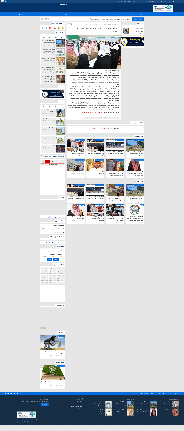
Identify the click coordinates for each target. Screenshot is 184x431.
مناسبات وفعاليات (102, 14)
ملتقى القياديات (52, 273)
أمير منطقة (61, 276)
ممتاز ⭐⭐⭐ (60, 255)
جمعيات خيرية (155, 14)
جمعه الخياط (139, 28)
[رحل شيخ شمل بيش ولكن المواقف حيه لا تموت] (175, 415)
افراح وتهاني (64, 14)
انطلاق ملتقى (44, 271)
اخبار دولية (91, 14)
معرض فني (52, 276)
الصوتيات (153, 393)
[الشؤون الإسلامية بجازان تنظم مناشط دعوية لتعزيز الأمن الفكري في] (108, 415)
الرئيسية (171, 1)
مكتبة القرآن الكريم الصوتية (76, 406)
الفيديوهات (37, 14)
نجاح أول (61, 283)
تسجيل (159, 1)
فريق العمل (22, 14)
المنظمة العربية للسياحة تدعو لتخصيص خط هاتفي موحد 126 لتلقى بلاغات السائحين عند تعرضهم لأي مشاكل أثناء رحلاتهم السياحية (94, 19)
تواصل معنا (80, 408)
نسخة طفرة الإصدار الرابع (14, 420)
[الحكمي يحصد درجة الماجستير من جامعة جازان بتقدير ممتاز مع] (153, 415)
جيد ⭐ (45, 256)
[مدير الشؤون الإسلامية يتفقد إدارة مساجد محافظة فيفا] (130, 415)
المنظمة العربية (52, 269)
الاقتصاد (72, 14)
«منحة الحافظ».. (61, 269)
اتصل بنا (44, 405)
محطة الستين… (61, 271)
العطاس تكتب (60, 280)
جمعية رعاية (44, 276)
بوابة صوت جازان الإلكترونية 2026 (26, 420)
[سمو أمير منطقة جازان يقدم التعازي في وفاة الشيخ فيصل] (175, 407)
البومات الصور (144, 393)
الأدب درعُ (52, 278)
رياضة (55, 14)
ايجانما (147, 14)
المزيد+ (30, 14)
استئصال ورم (44, 280)
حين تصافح (60, 273)
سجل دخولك (107, 112)
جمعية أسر (44, 278)
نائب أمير (44, 269)
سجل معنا (116, 112)
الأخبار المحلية (81, 14)
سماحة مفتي (44, 283)
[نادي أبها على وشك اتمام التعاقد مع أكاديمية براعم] (153, 407)
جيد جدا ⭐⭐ (52, 255)
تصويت (55, 259)
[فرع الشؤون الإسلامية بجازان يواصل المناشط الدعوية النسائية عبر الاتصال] (108, 407)
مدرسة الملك (52, 280)
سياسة (112, 14)
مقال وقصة (141, 14)
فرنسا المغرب (52, 271)
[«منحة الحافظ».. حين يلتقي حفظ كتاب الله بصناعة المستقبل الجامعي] (130, 407)
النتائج (49, 259)
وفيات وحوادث (119, 14)
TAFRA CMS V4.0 (20, 422)
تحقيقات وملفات (47, 14)
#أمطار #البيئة (52, 283)
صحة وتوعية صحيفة (130, 14)
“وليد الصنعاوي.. (61, 278)
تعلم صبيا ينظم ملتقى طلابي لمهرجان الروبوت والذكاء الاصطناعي (101, 118)
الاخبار (169, 393)
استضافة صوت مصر (33, 422)
